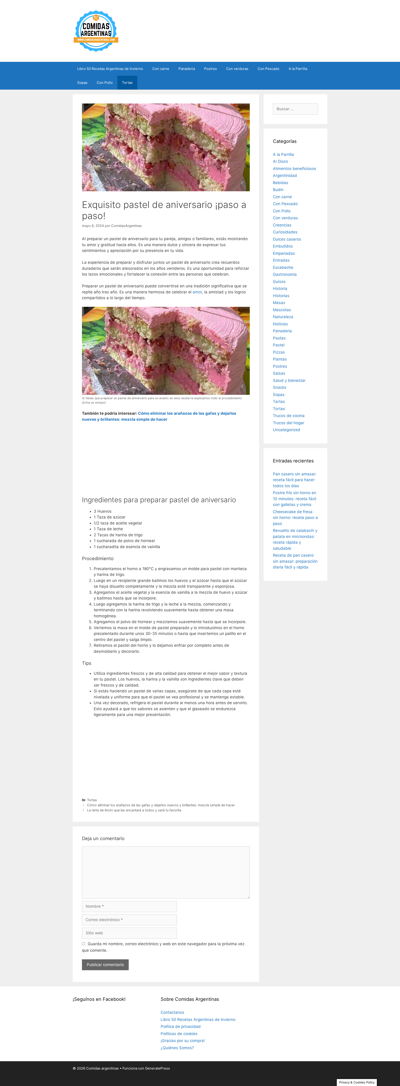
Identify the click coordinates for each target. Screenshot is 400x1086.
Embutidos (283, 246)
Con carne (160, 68)
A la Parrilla (298, 68)
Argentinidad (285, 175)
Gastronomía (285, 274)
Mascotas (282, 310)
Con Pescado (268, 68)
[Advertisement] (166, 460)
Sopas (82, 82)
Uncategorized (286, 429)
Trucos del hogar (288, 423)
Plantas (280, 359)
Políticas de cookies (179, 1033)
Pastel (278, 345)
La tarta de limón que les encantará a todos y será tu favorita (134, 810)
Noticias (280, 324)
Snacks (279, 387)
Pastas (279, 338)
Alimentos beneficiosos (294, 168)
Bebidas (280, 182)
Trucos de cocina (289, 415)
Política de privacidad (181, 1026)
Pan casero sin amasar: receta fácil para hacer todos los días (294, 480)
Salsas (279, 373)
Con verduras (237, 68)
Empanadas (284, 253)
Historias (281, 295)
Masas (279, 302)
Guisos (279, 281)
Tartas (279, 401)
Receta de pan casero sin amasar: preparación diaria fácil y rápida (295, 561)
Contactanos (172, 1012)
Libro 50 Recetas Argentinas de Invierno (110, 68)
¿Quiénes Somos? (177, 1047)
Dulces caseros (287, 239)
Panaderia (186, 68)
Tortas (127, 82)
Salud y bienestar (289, 380)
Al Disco (280, 161)
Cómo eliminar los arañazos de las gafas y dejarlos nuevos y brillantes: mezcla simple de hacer (161, 805)
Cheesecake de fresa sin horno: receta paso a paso (295, 517)
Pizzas (279, 352)
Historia (280, 288)
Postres (210, 68)
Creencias (282, 225)
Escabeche (283, 267)
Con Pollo (105, 82)
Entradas (281, 260)
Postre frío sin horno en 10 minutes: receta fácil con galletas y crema (294, 498)
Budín (278, 189)
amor (197, 292)
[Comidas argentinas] (96, 30)
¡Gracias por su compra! (183, 1040)
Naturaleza (283, 316)
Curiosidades (285, 232)
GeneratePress (157, 1068)
